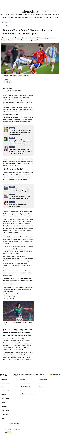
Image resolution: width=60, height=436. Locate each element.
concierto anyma (7, 17)
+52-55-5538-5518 (25, 383)
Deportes (38, 14)
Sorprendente (51, 14)
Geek (2, 418)
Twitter (41, 387)
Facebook (42, 383)
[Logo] (30, 11)
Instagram (42, 390)
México (12, 14)
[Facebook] (4, 81)
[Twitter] (7, 81)
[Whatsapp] (10, 81)
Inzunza (27, 17)
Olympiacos (43, 17)
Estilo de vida (31, 14)
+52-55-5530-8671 (25, 387)
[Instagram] (6, 375)
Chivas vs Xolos (53, 17)
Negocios (44, 14)
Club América (5, 26)
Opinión (25, 14)
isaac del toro (18, 17)
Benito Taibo (34, 17)
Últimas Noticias (5, 14)
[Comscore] (55, 374)
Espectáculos (5, 414)
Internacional (18, 14)
